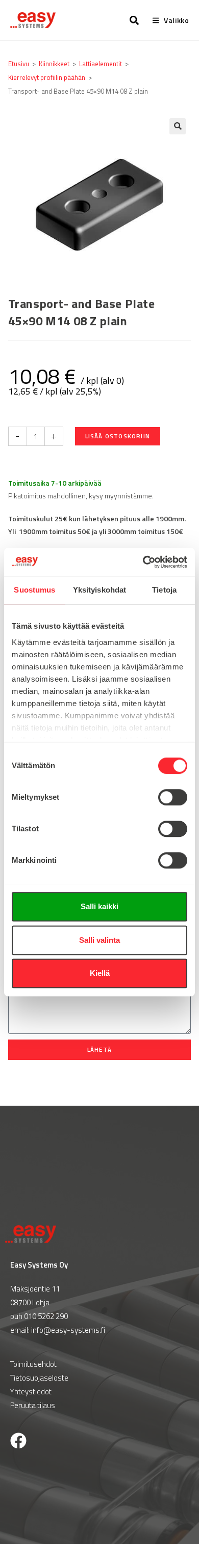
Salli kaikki (99, 906)
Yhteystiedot (31, 1391)
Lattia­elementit (100, 64)
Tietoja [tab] (164, 589)
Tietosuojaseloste (39, 1378)
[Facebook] (18, 1441)
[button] (177, 126)
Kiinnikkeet (54, 64)
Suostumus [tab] (34, 589)
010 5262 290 (46, 1316)
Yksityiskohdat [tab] (99, 589)
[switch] (172, 797)
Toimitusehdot (33, 1364)
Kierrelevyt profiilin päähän (46, 77)
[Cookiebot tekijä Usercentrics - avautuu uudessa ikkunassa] (143, 562)
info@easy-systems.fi (68, 1330)
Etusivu (18, 64)
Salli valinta (99, 940)
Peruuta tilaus (32, 1405)
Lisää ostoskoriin (117, 436)
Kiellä (100, 973)
